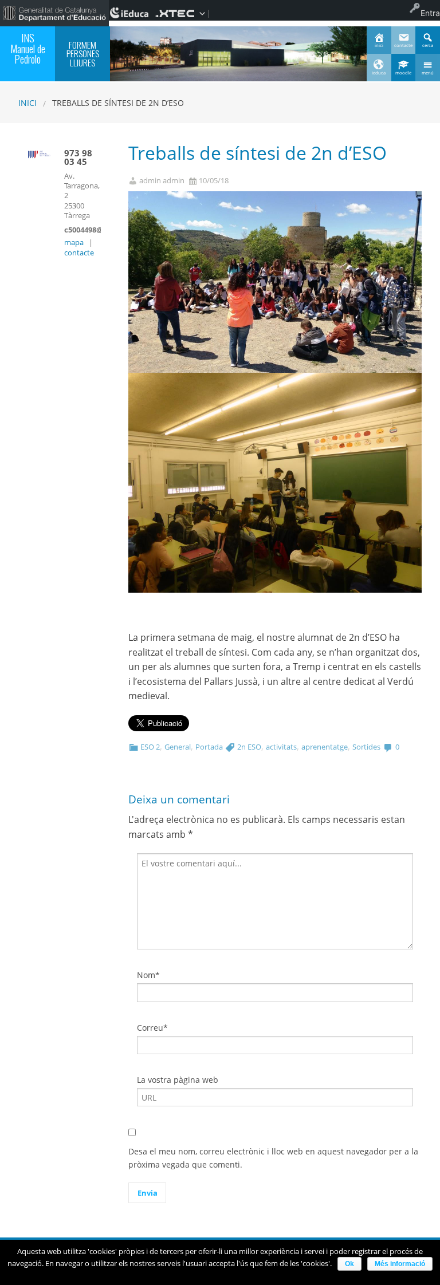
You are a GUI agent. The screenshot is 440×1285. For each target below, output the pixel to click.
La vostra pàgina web (177, 1079)
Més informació (400, 1264)
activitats (281, 747)
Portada (209, 747)
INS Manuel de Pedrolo (27, 48)
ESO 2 (150, 747)
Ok (349, 1264)
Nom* (148, 974)
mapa (74, 242)
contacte (79, 252)
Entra (430, 13)
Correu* (152, 1027)
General (177, 747)
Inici (27, 102)
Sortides (366, 747)
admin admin (161, 180)
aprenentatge (324, 747)
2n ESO (249, 747)
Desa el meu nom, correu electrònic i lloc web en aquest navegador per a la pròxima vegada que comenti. (273, 1157)
